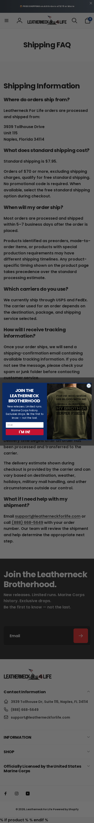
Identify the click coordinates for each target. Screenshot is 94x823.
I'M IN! (24, 431)
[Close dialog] (89, 386)
